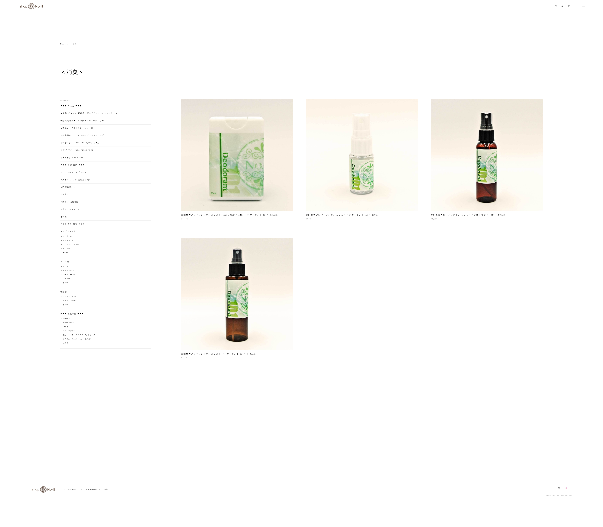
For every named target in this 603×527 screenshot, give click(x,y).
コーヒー (66, 279)
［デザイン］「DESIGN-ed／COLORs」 (80, 143)
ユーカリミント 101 (71, 244)
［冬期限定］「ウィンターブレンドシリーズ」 (83, 135)
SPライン (67, 327)
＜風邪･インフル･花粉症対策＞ (75, 180)
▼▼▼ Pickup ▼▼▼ (71, 106)
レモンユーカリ (69, 275)
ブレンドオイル (69, 297)
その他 (63, 217)
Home (63, 44)
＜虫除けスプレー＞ (70, 209)
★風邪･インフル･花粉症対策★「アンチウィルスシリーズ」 (90, 113)
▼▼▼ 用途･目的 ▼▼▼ (72, 165)
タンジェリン (68, 271)
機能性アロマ (68, 323)
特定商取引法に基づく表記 (97, 489)
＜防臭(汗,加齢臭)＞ (70, 202)
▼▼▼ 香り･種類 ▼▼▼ (72, 224)
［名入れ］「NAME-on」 (73, 157)
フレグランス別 (68, 231)
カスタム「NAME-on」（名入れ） (77, 339)
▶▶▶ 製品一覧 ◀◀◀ (72, 314)
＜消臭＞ (64, 194)
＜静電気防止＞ (68, 187)
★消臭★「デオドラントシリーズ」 (77, 128)
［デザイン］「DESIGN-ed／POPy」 (78, 150)
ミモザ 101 (67, 236)
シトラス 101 (68, 240)
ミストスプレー (69, 301)
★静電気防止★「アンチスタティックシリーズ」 (84, 121)
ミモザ (65, 266)
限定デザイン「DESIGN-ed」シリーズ (79, 335)
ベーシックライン (70, 331)
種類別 (63, 292)
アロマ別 (64, 261)
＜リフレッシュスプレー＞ (73, 172)
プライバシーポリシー (73, 489)
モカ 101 (66, 249)
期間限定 (66, 319)
